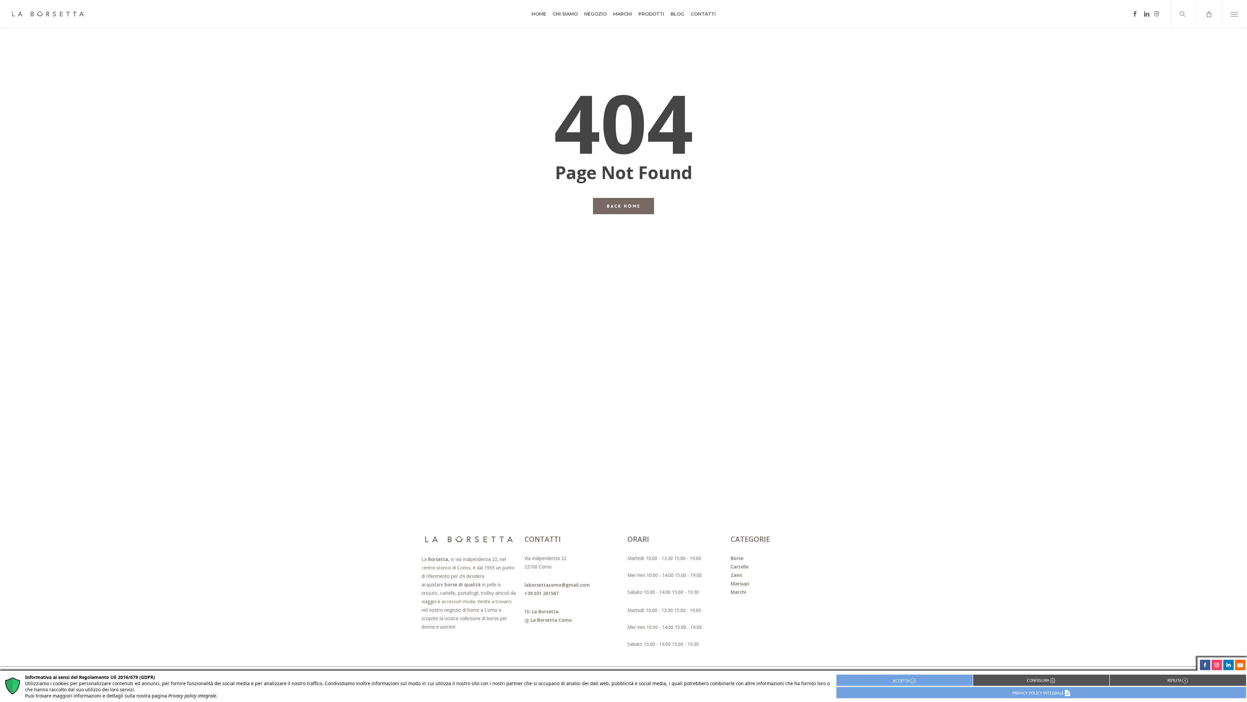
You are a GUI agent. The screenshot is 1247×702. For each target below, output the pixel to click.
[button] (1234, 14)
